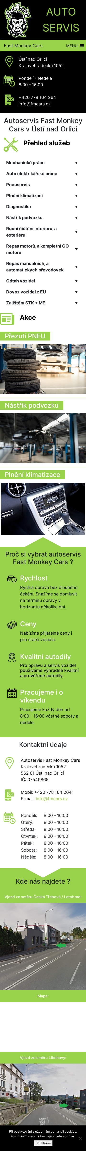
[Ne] (80, 1138)
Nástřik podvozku (42, 217)
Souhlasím (43, 1143)
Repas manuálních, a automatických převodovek (42, 266)
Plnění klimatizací (42, 195)
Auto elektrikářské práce (42, 173)
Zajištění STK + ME (42, 302)
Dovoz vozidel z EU (42, 291)
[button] (72, 45)
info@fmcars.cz (35, 103)
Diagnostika (42, 206)
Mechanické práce (42, 162)
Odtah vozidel (42, 280)
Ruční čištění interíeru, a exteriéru (42, 232)
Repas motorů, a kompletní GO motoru (42, 249)
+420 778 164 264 (37, 97)
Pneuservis (42, 184)
